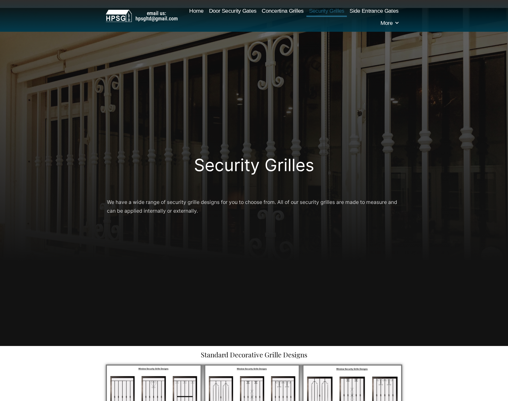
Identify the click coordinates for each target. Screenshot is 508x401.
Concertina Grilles (282, 11)
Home (196, 11)
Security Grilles (326, 11)
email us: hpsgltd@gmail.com (156, 16)
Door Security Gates (233, 11)
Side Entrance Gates (374, 11)
